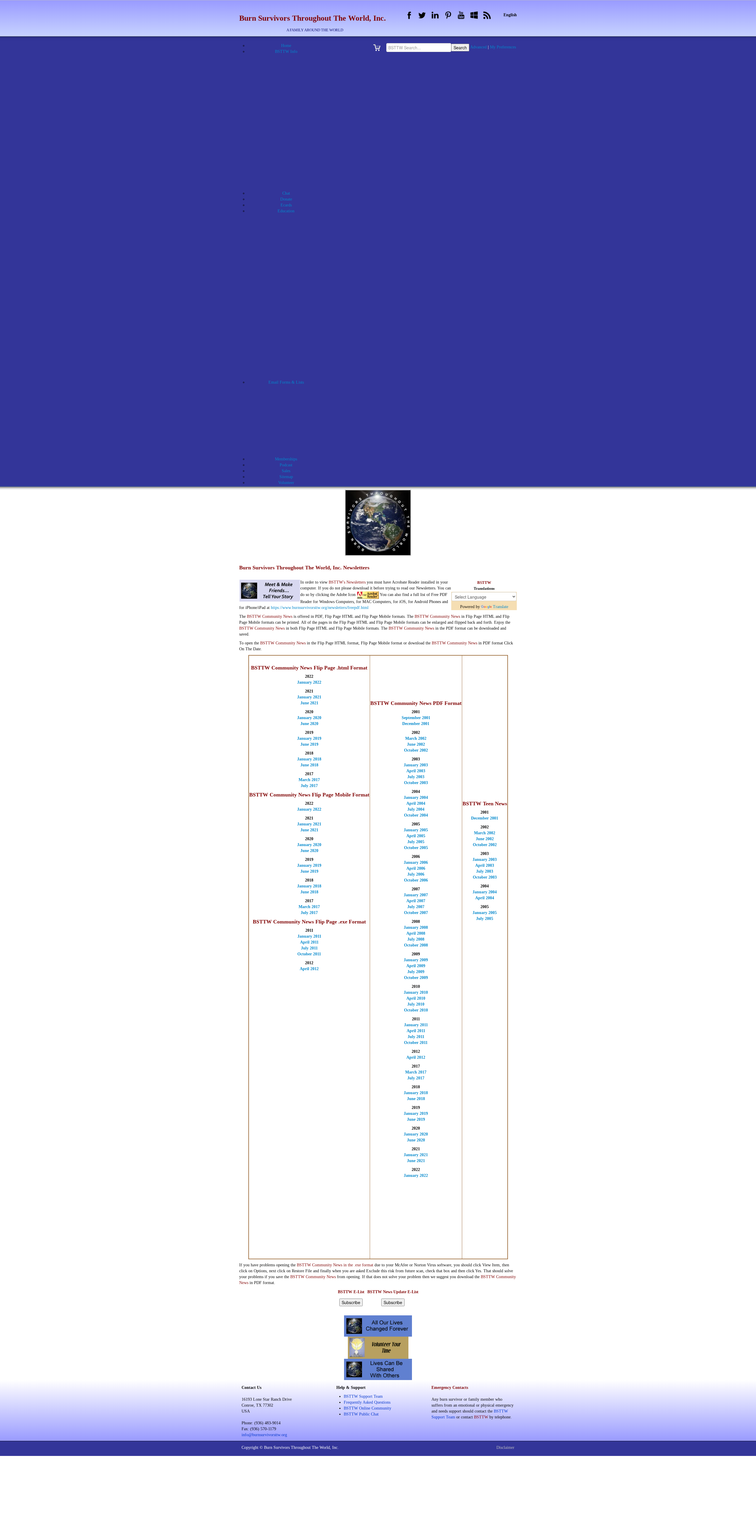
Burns (293, 234)
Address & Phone (289, 63)
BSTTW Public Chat (361, 1414)
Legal (293, 270)
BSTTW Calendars (290, 104)
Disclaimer (505, 1447)
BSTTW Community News (293, 353)
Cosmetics (293, 240)
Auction (289, 69)
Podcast (286, 465)
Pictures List (289, 364)
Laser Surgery (293, 264)
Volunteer (294, 429)
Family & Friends (293, 252)
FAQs (289, 181)
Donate (286, 199)
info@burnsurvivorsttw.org (264, 1435)
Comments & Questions (293, 400)
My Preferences (503, 47)
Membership (293, 418)
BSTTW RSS (289, 164)
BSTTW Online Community (290, 152)
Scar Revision (293, 305)
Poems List (290, 370)
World (293, 329)
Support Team (293, 423)
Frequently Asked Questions (367, 1402)
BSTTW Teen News (293, 358)
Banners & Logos (289, 75)
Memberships (286, 459)
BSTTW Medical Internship (293, 128)
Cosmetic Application (293, 406)
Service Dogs (293, 311)
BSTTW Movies (290, 140)
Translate (500, 607)
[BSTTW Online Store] (378, 47)
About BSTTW (290, 57)
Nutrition (293, 276)
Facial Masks (293, 246)
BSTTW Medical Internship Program (293, 229)
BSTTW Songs (289, 169)
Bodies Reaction (293, 223)
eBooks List (290, 341)
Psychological (293, 288)
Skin (293, 317)
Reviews (293, 299)
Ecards (286, 205)
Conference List (289, 335)
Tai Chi (293, 323)
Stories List (289, 376)
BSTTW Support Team (363, 1396)
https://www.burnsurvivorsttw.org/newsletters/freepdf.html (320, 607)
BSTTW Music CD (290, 146)
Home (286, 45)
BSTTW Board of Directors (293, 93)
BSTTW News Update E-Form (294, 447)
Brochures (289, 81)
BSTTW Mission (290, 134)
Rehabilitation (293, 293)
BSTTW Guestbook (289, 110)
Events (289, 175)
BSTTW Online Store (289, 158)
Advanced (478, 47)
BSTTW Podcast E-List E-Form (293, 453)
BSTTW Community (293, 394)
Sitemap (286, 477)
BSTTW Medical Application (293, 122)
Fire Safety (293, 258)
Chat (286, 193)
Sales (286, 471)
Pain (293, 282)
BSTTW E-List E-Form (293, 441)
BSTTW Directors (293, 99)
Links (289, 187)
